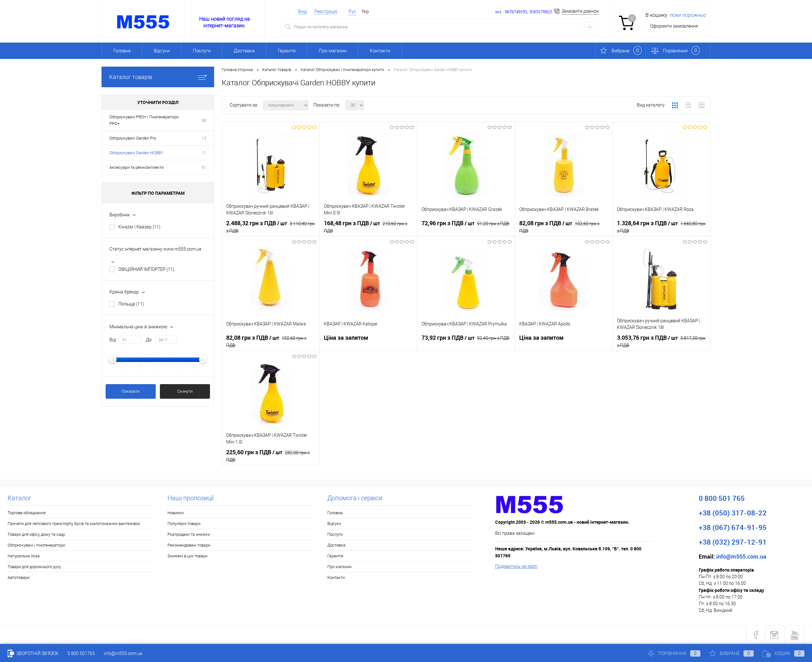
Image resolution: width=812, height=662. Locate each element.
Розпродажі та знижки (188, 534)
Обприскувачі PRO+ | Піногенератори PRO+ (144, 120)
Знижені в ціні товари (187, 556)
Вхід (302, 11)
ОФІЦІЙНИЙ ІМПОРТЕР (146, 269)
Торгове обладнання (27, 512)
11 (204, 152)
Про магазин (333, 51)
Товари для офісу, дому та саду (36, 534)
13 (204, 138)
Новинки (175, 512)
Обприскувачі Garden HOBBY (136, 152)
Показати (130, 391)
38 (204, 120)
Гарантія (287, 51)
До (149, 339)
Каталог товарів (130, 77)
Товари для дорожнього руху (34, 566)
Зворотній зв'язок (37, 653)
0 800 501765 (81, 653)
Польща (131, 303)
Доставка (244, 51)
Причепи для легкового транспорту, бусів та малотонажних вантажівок (74, 523)
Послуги (202, 51)
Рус (352, 11)
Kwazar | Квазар (139, 226)
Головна (122, 51)
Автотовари (18, 577)
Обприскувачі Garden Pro (132, 138)
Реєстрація (325, 11)
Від (112, 339)
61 (204, 167)
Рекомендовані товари (188, 545)
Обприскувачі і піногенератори (36, 545)
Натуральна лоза (24, 556)
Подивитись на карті (516, 566)
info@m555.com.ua (123, 653)
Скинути (185, 391)
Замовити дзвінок (580, 11)
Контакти (380, 51)
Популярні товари (183, 523)
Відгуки (162, 51)
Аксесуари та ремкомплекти (136, 167)
